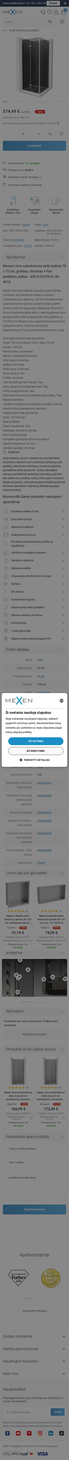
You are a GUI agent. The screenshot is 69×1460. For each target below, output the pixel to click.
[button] (35, 760)
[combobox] (61, 701)
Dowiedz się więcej (44, 732)
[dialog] (34, 730)
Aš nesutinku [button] (36, 751)
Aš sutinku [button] (36, 741)
